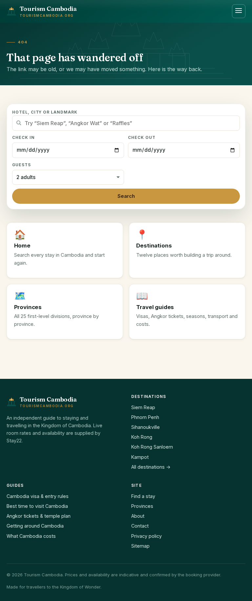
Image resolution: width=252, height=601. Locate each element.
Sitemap (140, 546)
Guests (21, 165)
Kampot (140, 457)
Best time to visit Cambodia (37, 506)
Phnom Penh (145, 417)
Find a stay (143, 496)
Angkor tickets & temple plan (39, 516)
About (137, 516)
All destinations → (151, 467)
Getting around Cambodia (35, 526)
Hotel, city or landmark (44, 112)
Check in (23, 137)
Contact (140, 526)
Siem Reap (143, 407)
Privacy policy (146, 536)
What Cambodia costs (31, 536)
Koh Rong (141, 437)
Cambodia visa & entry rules (38, 496)
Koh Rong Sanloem (152, 447)
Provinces (142, 506)
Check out (142, 137)
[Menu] (238, 11)
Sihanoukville (145, 427)
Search (126, 196)
